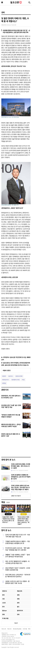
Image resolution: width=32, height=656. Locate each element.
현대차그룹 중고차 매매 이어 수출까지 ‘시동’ (10, 435)
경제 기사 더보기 (16, 496)
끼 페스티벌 (5, 618)
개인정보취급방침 (17, 629)
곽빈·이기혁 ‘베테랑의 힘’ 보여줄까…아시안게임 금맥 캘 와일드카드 (17, 562)
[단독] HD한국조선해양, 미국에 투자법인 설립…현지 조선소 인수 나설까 (20, 466)
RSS (29, 629)
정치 (3, 595)
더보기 (16, 623)
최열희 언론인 (7, 370)
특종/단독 (19, 591)
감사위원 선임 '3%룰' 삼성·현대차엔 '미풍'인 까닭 (11, 406)
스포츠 (4, 603)
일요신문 (16, 2)
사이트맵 (25, 629)
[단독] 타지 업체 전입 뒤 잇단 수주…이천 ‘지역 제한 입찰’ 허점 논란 (17, 536)
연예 (18, 599)
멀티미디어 (20, 610)
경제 (3, 12)
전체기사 (4, 591)
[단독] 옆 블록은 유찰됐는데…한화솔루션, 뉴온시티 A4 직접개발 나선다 (20, 477)
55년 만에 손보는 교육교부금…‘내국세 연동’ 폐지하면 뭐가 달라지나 (17, 575)
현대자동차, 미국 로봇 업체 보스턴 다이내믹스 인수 (11, 397)
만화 (18, 614)
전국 (3, 606)
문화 (18, 603)
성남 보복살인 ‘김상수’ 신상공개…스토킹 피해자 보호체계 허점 (17, 569)
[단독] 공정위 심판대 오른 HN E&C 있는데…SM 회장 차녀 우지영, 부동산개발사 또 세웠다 (20, 487)
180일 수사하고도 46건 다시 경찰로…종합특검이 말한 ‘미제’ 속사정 (17, 582)
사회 (3, 599)
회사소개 (4, 629)
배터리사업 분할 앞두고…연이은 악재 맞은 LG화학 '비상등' (11, 425)
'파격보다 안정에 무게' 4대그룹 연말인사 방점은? (10, 416)
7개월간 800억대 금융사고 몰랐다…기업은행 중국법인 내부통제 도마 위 (17, 542)
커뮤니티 (9, 629)
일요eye (4, 610)
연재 (3, 614)
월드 (18, 606)
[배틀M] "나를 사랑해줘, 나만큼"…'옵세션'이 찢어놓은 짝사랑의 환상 (17, 556)
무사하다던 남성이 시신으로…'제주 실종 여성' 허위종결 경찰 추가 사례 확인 (17, 549)
